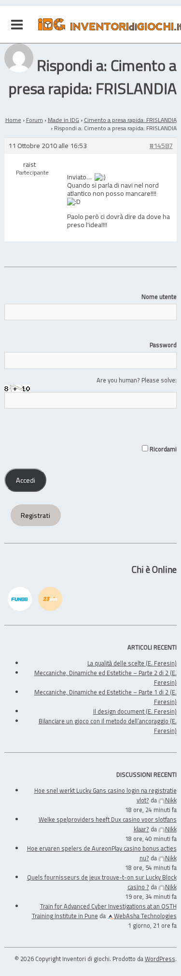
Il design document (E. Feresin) (135, 711)
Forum (34, 119)
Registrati (35, 515)
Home (13, 119)
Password (163, 345)
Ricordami (162, 449)
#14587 (161, 146)
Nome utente (158, 296)
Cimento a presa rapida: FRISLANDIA (130, 119)
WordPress (160, 958)
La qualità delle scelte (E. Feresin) (132, 663)
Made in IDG (63, 119)
